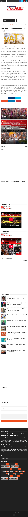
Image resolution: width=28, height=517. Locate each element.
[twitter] (22, 1)
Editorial (3, 473)
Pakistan (3, 464)
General (18, 473)
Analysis (3, 133)
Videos (11, 473)
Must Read (12, 464)
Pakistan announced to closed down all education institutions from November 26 (17, 321)
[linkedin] (26, 1)
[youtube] (24, 1)
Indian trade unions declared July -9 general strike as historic (14, 116)
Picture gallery (12, 478)
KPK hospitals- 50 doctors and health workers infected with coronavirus (16, 297)
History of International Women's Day (16, 344)
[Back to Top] (14, 515)
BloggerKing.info (18, 512)
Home (2, 24)
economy (3, 109)
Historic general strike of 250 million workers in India (14, 128)
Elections (15, 468)
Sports (20, 471)
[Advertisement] (14, 163)
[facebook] (20, 1)
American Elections (6, 476)
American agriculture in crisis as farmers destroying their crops (17, 333)
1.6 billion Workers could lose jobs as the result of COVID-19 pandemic (17, 303)
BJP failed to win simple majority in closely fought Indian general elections (13, 140)
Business (6, 24)
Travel (15, 476)
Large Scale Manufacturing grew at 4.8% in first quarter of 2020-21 (17, 327)
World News (12, 24)
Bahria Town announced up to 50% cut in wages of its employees (17, 309)
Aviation (3, 478)
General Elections (5, 468)
